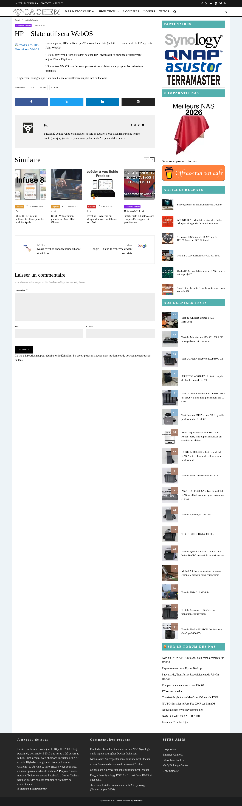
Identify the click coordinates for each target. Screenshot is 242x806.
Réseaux (91, 206)
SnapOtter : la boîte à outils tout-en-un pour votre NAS (201, 290)
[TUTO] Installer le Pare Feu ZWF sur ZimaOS (188, 703)
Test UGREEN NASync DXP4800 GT (202, 358)
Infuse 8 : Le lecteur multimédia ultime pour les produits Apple (29, 219)
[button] (175, 11)
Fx (46, 125)
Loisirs (149, 11)
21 (142, 211)
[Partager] (31, 102)
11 (54, 211)
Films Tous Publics (173, 760)
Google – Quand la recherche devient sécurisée (111, 249)
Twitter (31, 775)
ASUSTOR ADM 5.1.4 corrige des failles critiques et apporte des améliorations (199, 222)
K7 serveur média (172, 691)
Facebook (53, 775)
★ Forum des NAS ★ (27, 3)
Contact (46, 3)
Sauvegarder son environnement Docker (199, 204)
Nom (18, 326)
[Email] (138, 102)
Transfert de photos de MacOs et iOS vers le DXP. (190, 697)
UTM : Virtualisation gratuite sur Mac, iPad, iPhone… (63, 219)
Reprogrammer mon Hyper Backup (182, 668)
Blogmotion (169, 749)
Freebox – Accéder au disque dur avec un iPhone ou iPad (102, 219)
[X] (206, 3)
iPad (43, 87)
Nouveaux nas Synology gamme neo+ (183, 709)
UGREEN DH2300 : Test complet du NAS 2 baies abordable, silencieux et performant (201, 456)
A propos (58, 3)
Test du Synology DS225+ (195, 514)
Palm (55, 87)
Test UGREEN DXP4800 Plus (197, 534)
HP (33, 87)
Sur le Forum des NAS (192, 646)
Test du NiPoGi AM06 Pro (195, 592)
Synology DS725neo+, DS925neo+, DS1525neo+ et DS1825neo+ (197, 239)
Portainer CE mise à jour (175, 722)
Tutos (164, 11)
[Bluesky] (220, 3)
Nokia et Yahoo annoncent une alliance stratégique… (59, 249)
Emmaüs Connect (172, 754)
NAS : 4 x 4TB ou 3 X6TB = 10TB (182, 715)
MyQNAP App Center (175, 765)
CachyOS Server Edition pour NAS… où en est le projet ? (201, 273)
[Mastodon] (215, 3)
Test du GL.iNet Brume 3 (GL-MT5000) (199, 255)
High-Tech (107, 11)
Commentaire (21, 290)
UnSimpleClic (171, 770)
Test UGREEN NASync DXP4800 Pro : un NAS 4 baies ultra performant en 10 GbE (203, 397)
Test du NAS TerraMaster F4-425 (199, 475)
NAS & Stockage (78, 11)
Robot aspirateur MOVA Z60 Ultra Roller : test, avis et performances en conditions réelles (201, 436)
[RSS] (225, 3)
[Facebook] (202, 3)
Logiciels (131, 11)
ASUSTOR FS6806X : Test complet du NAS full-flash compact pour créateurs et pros (202, 495)
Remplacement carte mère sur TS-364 (183, 685)
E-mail (89, 326)
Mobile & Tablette (23, 25)
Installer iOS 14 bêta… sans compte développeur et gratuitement (139, 219)
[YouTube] (211, 3)
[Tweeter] (67, 102)
